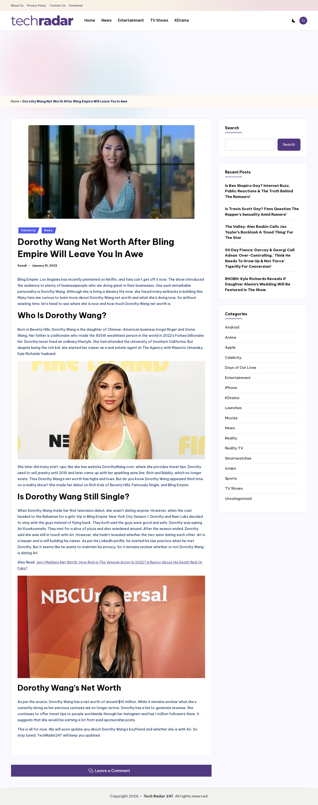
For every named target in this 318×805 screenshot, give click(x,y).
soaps (230, 468)
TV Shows (234, 488)
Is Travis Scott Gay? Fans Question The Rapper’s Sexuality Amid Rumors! (262, 211)
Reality (231, 438)
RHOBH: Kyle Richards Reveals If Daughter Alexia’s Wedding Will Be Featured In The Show (257, 284)
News (48, 230)
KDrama (232, 397)
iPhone (231, 387)
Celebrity (28, 230)
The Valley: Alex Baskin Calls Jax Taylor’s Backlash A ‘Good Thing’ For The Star (259, 232)
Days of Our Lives (240, 367)
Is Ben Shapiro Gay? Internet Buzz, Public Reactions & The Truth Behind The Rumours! (259, 191)
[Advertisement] (159, 62)
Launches (233, 407)
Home (15, 101)
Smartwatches (238, 458)
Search (232, 127)
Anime (230, 337)
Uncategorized (238, 498)
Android (232, 327)
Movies (231, 417)
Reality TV (234, 448)
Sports (231, 478)
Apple (230, 347)
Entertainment (238, 377)
